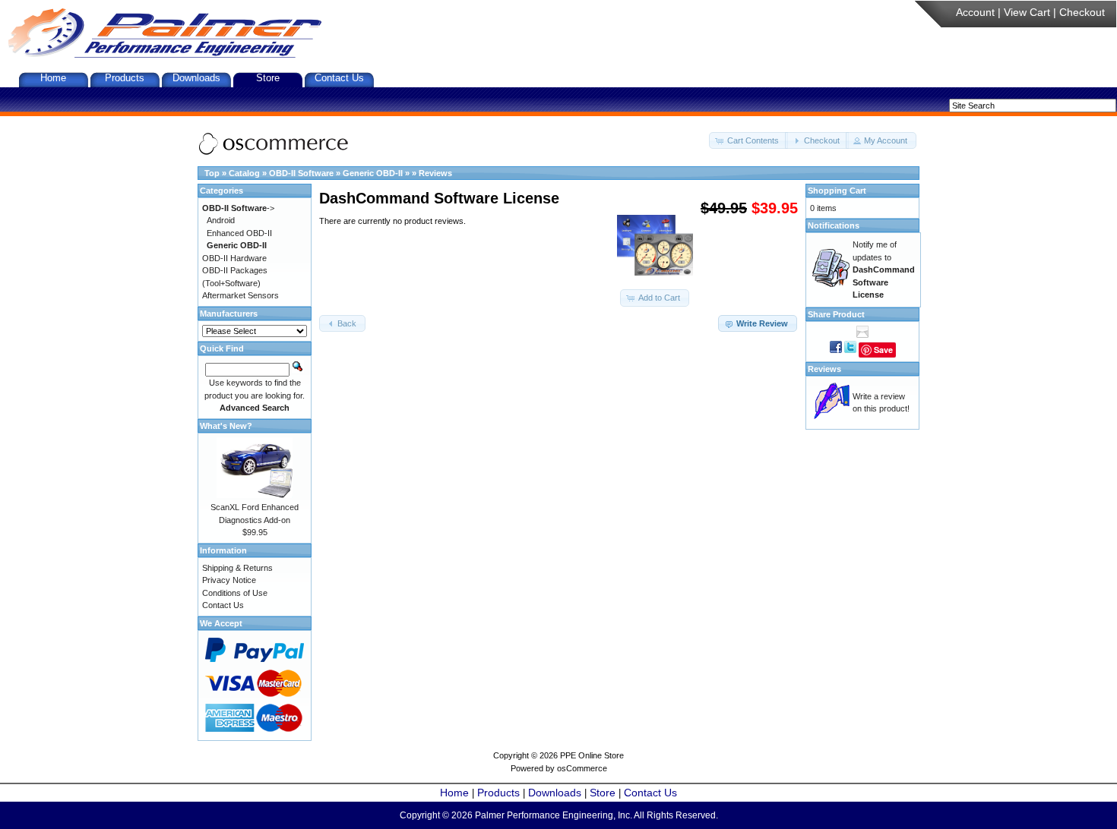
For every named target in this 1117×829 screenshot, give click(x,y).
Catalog (244, 173)
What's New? (226, 425)
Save (883, 349)
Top (212, 173)
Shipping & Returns (237, 567)
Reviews (435, 173)
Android (221, 220)
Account (975, 12)
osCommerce (582, 768)
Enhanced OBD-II (239, 233)
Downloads (196, 78)
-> (238, 208)
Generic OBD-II (373, 173)
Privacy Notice (229, 580)
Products (124, 78)
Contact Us (339, 78)
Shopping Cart (837, 190)
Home (53, 78)
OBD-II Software (301, 173)
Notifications (833, 225)
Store (268, 78)
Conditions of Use (234, 592)
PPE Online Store (592, 755)
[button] (748, 141)
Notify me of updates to (884, 269)
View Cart (1027, 12)
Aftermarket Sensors (240, 295)
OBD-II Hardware (234, 258)
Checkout (1082, 12)
